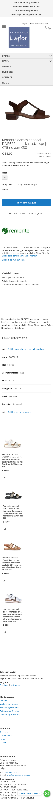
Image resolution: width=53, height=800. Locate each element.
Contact (3, 700)
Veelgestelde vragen (9, 704)
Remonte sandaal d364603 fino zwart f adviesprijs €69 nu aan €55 (13, 507)
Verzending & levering (10, 714)
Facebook (4, 685)
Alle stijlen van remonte (13, 277)
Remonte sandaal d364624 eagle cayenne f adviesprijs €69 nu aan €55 (12, 558)
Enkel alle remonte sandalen (15, 281)
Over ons (4, 732)
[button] (21, 136)
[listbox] (26, 178)
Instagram (15, 685)
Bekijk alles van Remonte (13, 260)
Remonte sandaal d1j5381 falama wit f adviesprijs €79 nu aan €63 (12, 455)
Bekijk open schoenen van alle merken (19, 255)
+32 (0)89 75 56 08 (12, 772)
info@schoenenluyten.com (19, 775)
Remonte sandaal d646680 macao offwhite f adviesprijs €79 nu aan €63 (13, 610)
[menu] (26, 69)
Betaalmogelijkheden (9, 707)
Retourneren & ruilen (9, 711)
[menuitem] (26, 56)
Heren (3, 739)
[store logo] (19, 37)
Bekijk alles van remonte (19, 412)
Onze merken (6, 735)
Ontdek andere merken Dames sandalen (20, 284)
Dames (3, 742)
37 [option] (5, 177)
